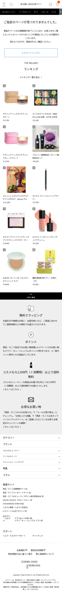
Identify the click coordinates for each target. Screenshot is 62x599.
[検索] (11, 4)
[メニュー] (4, 4)
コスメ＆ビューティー (9, 12)
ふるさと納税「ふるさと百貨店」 (16, 507)
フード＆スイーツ (25, 12)
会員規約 (21, 550)
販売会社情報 (37, 550)
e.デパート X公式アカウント (14, 511)
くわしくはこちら (11, 389)
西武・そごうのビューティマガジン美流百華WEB (22, 496)
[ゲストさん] (50, 4)
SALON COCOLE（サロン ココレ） (16, 500)
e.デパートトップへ (31, 52)
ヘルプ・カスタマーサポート (14, 535)
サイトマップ (37, 535)
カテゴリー (8, 437)
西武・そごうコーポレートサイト (16, 492)
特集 (5, 468)
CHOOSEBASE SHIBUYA (12, 503)
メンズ (53, 12)
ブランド (7, 444)
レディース (44, 12)
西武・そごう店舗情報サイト (14, 489)
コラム (6, 475)
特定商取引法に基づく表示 (20, 553)
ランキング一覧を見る (30, 77)
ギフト (36, 12)
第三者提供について (45, 553)
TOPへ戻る (31, 297)
